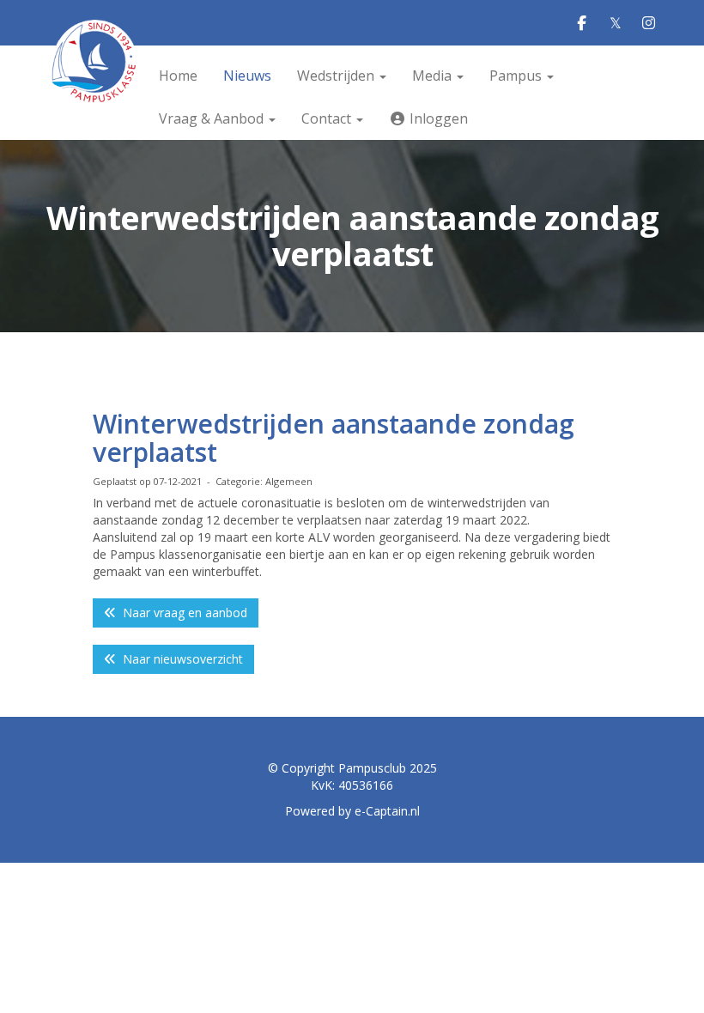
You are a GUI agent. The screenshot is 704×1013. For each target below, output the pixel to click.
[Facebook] (581, 23)
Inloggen (437, 118)
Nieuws (247, 75)
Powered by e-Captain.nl (352, 811)
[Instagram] (648, 23)
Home (178, 75)
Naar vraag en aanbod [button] (181, 612)
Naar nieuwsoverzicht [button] (179, 659)
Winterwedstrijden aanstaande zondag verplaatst (333, 438)
